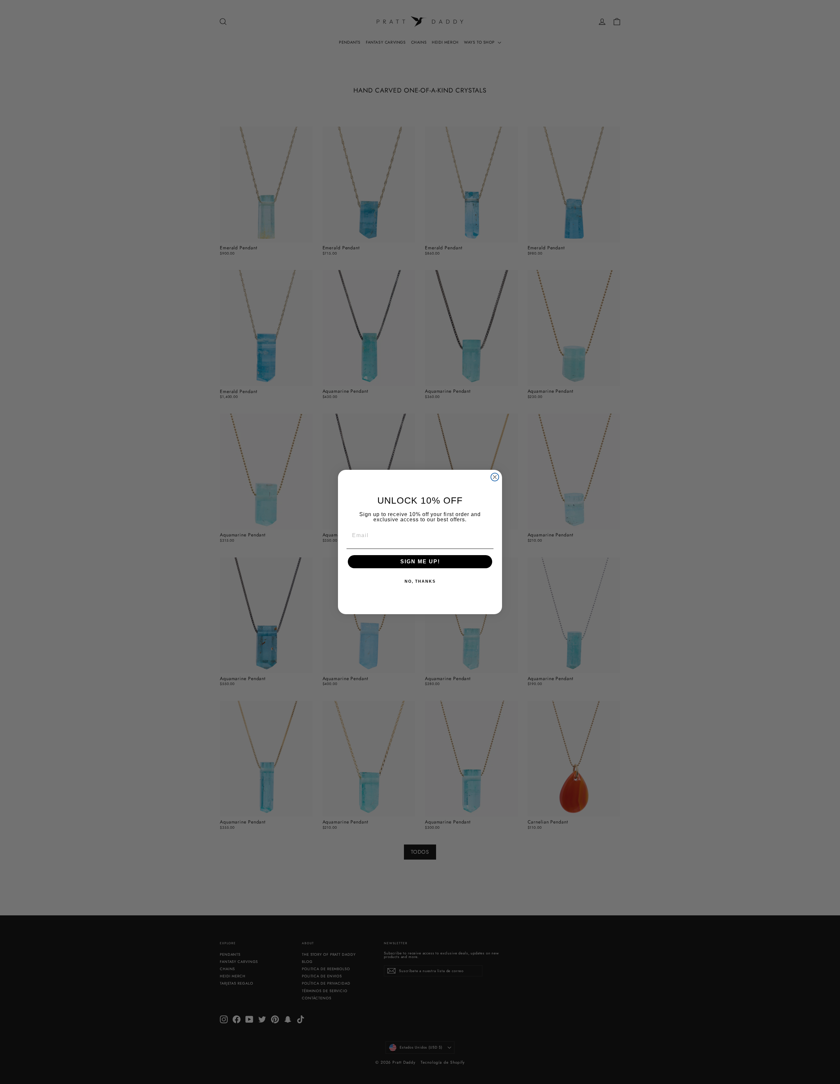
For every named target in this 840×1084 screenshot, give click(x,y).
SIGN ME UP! (420, 561)
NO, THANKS (420, 581)
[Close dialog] (495, 477)
